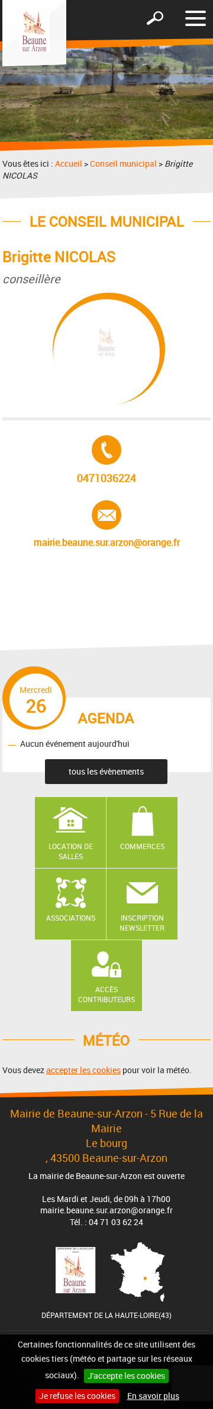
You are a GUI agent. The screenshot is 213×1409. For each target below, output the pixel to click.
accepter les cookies (83, 1070)
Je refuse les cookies (77, 1395)
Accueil (68, 163)
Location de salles (71, 851)
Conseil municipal (123, 163)
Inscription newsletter (142, 922)
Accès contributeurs (106, 994)
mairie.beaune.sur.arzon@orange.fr (107, 524)
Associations (70, 917)
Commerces (142, 846)
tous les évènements (106, 771)
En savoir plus (153, 1395)
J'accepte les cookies (126, 1375)
